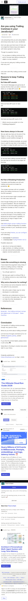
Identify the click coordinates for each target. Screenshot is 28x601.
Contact (20, 583)
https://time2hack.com (8, 357)
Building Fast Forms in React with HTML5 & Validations (13, 511)
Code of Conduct (10, 424)
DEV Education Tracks (11, 579)
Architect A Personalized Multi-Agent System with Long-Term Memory (11, 549)
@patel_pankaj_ (12, 335)
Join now (14, 500)
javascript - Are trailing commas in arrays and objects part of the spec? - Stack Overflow (13, 313)
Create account (22, 2)
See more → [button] (5, 474)
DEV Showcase (8, 583)
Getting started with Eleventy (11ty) (12, 524)
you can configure (21, 232)
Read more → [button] (6, 403)
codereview (15, 34)
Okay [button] (4, 598)
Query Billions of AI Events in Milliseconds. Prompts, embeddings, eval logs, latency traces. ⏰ (13, 451)
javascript (4, 34)
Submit (6, 420)
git (10, 34)
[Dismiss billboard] (26, 586)
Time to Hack (17, 17)
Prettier (13, 232)
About (15, 583)
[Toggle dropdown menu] (26, 361)
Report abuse (19, 424)
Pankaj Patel (8, 17)
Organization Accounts (18, 581)
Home (4, 577)
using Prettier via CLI (20, 239)
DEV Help (19, 579)
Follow (14, 487)
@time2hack (4, 337)
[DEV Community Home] (6, 2)
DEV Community (5, 572)
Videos (22, 577)
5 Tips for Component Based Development (12, 518)
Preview (14, 420)
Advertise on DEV (7, 581)
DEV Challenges (11, 577)
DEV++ (17, 577)
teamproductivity (6, 37)
